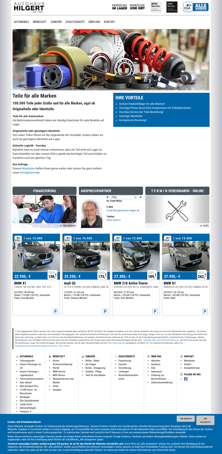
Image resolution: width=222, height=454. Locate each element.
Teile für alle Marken (95, 375)
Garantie (122, 364)
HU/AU (56, 368)
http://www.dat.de (116, 343)
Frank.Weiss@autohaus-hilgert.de (123, 210)
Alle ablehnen (186, 418)
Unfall (55, 386)
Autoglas (57, 389)
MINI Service (59, 375)
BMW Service (59, 371)
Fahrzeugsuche (27, 360)
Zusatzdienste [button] (75, 22)
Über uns (156, 356)
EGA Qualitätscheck (29, 400)
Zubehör (90, 356)
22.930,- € (22, 276)
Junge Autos (26, 404)
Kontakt (189, 356)
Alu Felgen (90, 364)
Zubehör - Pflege (93, 371)
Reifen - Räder (92, 360)
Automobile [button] (21, 22)
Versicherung (124, 368)
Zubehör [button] (56, 22)
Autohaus (155, 364)
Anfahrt (187, 364)
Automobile (26, 356)
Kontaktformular (192, 368)
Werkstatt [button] (40, 22)
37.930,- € (172, 276)
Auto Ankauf (26, 382)
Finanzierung (124, 360)
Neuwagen (25, 397)
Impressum (112, 449)
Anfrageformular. (30, 172)
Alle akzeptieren (205, 420)
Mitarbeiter (28, 168)
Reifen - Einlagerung (95, 368)
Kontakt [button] (109, 22)
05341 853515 (114, 220)
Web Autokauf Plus (29, 386)
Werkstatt (59, 356)
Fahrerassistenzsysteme (31, 378)
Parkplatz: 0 (25, 411)
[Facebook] (185, 379)
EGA (153, 368)
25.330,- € (72, 276)
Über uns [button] (94, 22)
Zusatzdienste (126, 356)
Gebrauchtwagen (28, 407)
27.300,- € (122, 276)
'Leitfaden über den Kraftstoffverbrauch (160, 340)
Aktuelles (155, 360)
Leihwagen (123, 371)
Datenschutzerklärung (161, 382)
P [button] (55, 311)
